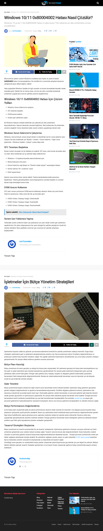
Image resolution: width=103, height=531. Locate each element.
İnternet (74, 136)
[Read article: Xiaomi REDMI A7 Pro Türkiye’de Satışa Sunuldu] (84, 80)
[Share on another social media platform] (64, 72)
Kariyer (54, 524)
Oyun (72, 60)
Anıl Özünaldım (16, 31)
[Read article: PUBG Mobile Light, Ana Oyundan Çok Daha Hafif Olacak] (84, 54)
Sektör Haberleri (61, 498)
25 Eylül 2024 (28, 31)
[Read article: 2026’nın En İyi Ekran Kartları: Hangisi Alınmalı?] (84, 157)
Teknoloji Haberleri (78, 111)
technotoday (16, 287)
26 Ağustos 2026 (75, 69)
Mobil (73, 85)
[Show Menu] (5, 3)
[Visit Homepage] (51, 3)
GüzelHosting (8, 498)
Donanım (40, 500)
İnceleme (40, 508)
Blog (39, 31)
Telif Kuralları (76, 524)
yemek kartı (78, 398)
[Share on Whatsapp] (59, 72)
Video (60, 506)
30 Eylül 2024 (27, 287)
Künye (59, 524)
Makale (49, 500)
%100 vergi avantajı (83, 437)
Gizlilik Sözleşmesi (87, 524)
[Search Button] (98, 3)
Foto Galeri (40, 503)
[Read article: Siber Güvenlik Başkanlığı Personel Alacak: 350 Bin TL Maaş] (84, 105)
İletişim (97, 524)
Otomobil (50, 505)
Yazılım (60, 508)
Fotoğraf (39, 505)
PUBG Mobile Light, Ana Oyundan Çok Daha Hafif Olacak (88, 499)
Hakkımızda (66, 524)
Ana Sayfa (7, 12)
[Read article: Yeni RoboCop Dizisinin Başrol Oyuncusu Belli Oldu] (84, 131)
